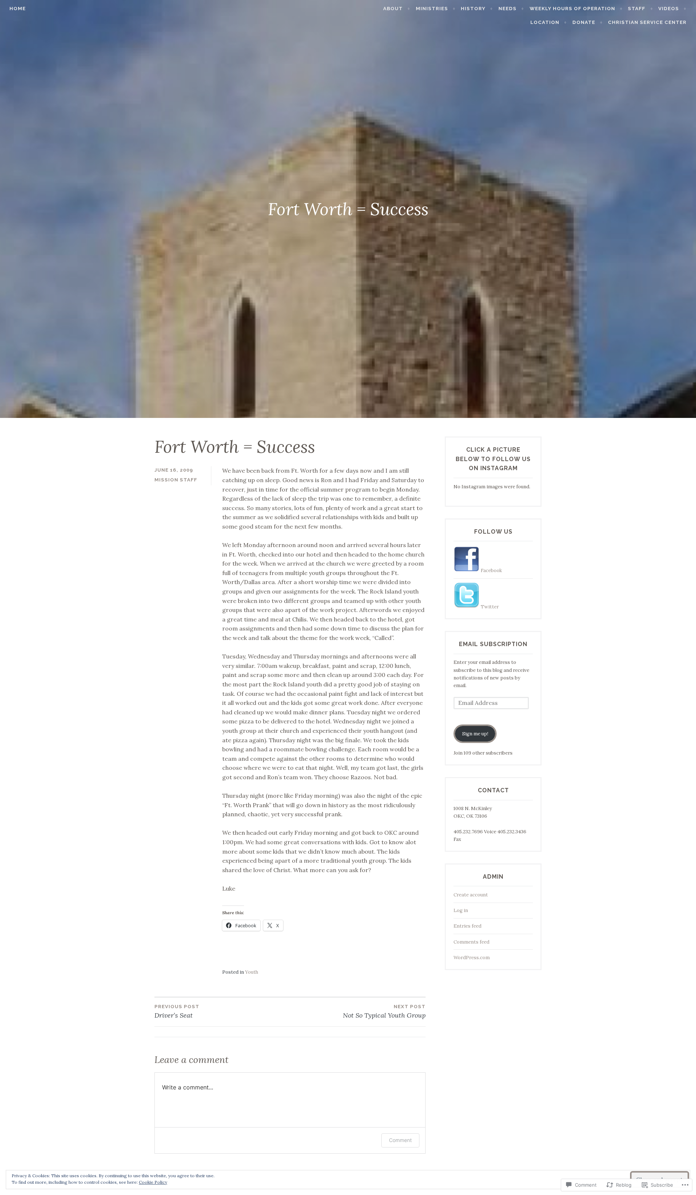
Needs (507, 8)
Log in (460, 910)
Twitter (489, 607)
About (393, 8)
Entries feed (467, 926)
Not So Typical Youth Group (384, 1011)
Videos (668, 8)
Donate (583, 22)
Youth (251, 972)
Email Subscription (493, 644)
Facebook (491, 570)
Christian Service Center (647, 22)
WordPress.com (471, 957)
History (473, 8)
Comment (400, 1140)
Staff (636, 8)
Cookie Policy (153, 1182)
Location (544, 22)
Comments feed (471, 942)
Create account (470, 895)
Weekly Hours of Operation (572, 8)
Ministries (432, 8)
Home (17, 8)
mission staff (175, 479)
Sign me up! (475, 734)
